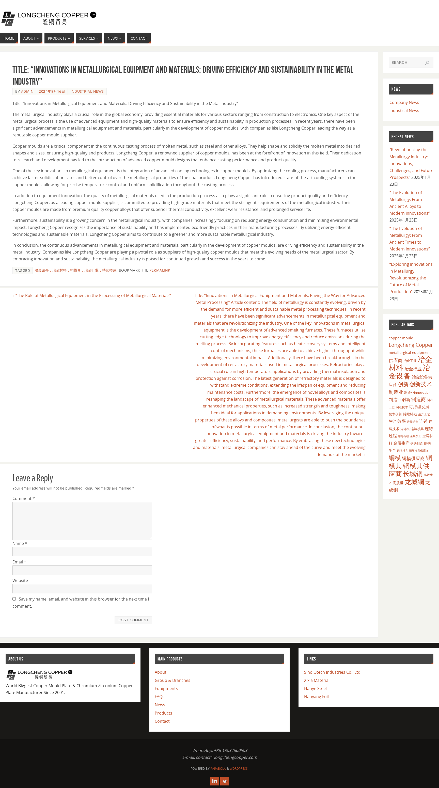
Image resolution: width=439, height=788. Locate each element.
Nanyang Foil (316, 696)
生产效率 (397, 421)
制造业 (396, 391)
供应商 (395, 360)
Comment (23, 498)
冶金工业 (410, 360)
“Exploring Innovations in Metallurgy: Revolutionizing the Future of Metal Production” (411, 278)
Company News (404, 102)
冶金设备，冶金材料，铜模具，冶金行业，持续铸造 (75, 270)
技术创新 (395, 414)
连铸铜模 (403, 436)
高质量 (398, 482)
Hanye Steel (315, 688)
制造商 (418, 399)
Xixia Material (317, 680)
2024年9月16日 (52, 91)
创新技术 (421, 384)
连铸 (423, 421)
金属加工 (415, 436)
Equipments (166, 688)
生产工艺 (424, 414)
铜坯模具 (402, 450)
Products (163, 713)
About (160, 672)
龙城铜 (414, 481)
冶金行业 (413, 369)
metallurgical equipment (410, 352)
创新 (403, 384)
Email (19, 562)
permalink (159, 270)
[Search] (427, 63)
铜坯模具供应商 (419, 450)
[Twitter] (224, 781)
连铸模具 (417, 429)
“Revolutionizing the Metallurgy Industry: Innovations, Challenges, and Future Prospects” (411, 163)
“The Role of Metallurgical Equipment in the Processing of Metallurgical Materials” (91, 295)
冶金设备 (409, 372)
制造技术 (402, 407)
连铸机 (405, 429)
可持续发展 (419, 406)
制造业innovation (417, 392)
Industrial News (87, 91)
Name (19, 543)
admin (27, 91)
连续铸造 (412, 421)
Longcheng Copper (411, 344)
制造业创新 (399, 399)
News (160, 704)
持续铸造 (410, 414)
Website (20, 580)
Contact (162, 721)
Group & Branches (172, 680)
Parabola (218, 768)
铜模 (395, 457)
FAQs (159, 696)
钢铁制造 (417, 443)
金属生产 (401, 443)
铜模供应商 (413, 458)
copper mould (401, 337)
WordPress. (239, 768)
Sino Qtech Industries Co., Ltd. (333, 672)
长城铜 (413, 473)
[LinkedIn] (214, 781)
